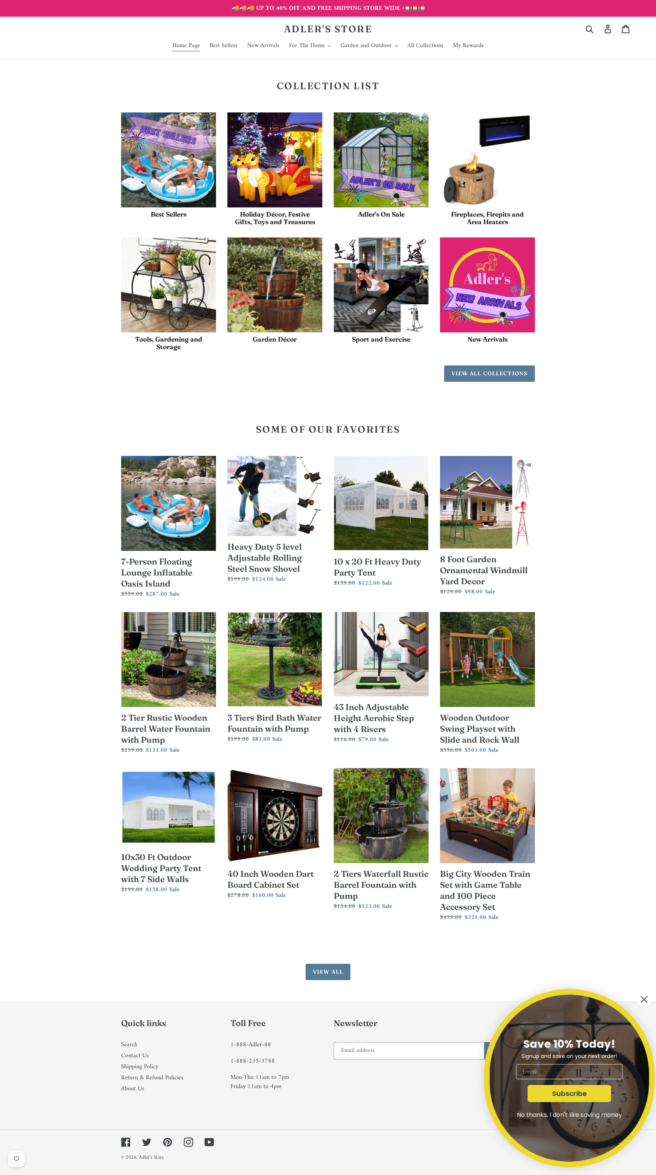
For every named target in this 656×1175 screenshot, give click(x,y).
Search (129, 1044)
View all (328, 971)
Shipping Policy (139, 1066)
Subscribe (563, 1093)
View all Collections (489, 373)
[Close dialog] (637, 999)
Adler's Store (328, 29)
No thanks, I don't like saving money (563, 1114)
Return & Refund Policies (152, 1077)
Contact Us (135, 1055)
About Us (132, 1088)
